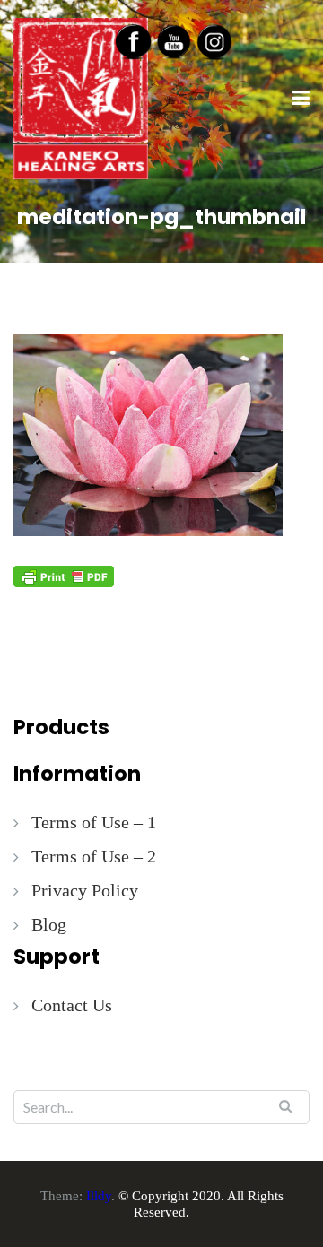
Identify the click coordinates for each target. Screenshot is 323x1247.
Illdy (98, 1196)
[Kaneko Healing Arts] (80, 97)
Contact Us (71, 1005)
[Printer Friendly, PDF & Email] (63, 575)
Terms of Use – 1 (93, 822)
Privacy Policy (84, 890)
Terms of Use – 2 (93, 856)
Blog (48, 924)
